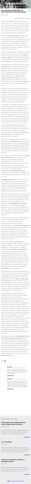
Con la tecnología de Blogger (16, 481)
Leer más (27, 437)
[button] (29, 11)
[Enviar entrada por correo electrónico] (5, 361)
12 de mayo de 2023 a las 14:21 (19, 379)
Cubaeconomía (15, 3)
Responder (10, 375)
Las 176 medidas (6, 442)
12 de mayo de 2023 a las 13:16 (19, 367)
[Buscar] (29, 3)
